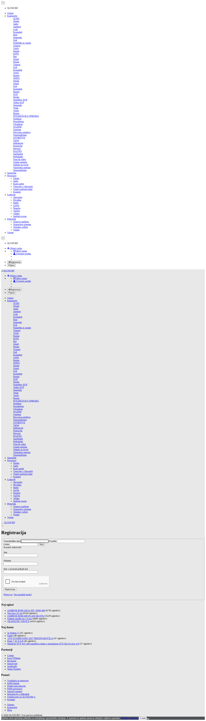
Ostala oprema (20, 162)
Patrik (10, 635)
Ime (5, 552)
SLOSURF (9, 522)
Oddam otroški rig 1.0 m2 (19, 618)
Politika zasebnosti (130, 718)
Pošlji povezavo (14, 688)
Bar (15, 56)
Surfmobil (18, 154)
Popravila (17, 146)
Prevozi (17, 148)
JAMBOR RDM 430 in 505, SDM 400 (26, 610)
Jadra (15, 24)
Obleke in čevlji (20, 165)
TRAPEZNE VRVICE (18, 621)
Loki (15, 29)
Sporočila (11, 173)
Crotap (10, 655)
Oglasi (10, 13)
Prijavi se (8, 594)
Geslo (6, 544)
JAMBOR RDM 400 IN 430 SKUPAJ (25, 616)
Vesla (15, 108)
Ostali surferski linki (22, 189)
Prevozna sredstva (21, 132)
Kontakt (11, 699)
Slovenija (17, 197)
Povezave (11, 175)
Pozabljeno (18, 121)
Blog (9, 710)
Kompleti (17, 32)
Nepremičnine (20, 135)
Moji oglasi (21, 251)
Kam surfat (18, 184)
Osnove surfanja (21, 221)
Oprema (17, 129)
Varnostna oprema (21, 167)
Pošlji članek (13, 683)
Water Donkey (14, 669)
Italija (16, 202)
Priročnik (11, 219)
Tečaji (16, 140)
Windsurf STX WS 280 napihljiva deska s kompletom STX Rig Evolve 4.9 (43, 643)
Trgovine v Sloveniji (23, 186)
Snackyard (12, 663)
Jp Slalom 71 (13, 633)
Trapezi (16, 45)
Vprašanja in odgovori (18, 680)
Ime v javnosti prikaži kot (16, 569)
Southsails (12, 666)
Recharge (11, 661)
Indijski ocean (20, 216)
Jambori (17, 26)
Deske (16, 21)
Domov (10, 704)
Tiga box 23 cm (14, 613)
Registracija (15, 262)
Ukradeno (18, 124)
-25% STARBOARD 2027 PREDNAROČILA (30, 638)
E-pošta (53, 541)
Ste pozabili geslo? (23, 594)
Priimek (7, 560)
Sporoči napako (14, 691)
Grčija (16, 205)
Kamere (17, 192)
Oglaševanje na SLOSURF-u (21, 697)
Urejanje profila (23, 253)
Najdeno (17, 119)
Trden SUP (18, 102)
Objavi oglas (15, 248)
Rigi (15, 35)
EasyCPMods (13, 658)
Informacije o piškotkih (18, 694)
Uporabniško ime (12, 541)
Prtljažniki (18, 156)
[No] (148, 718)
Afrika (16, 213)
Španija (16, 208)
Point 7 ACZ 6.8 (15, 641)
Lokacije (11, 194)
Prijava (11, 265)
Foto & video (19, 159)
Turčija (16, 211)
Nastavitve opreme (22, 224)
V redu (143, 718)
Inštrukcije (18, 143)
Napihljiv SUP (20, 100)
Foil (15, 40)
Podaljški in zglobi (22, 43)
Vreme (10, 232)
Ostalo (16, 230)
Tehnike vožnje (20, 227)
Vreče (16, 48)
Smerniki (17, 37)
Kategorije (12, 16)
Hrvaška (17, 200)
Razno (16, 51)
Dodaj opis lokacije (16, 686)
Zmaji (16, 59)
